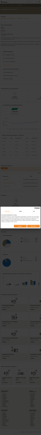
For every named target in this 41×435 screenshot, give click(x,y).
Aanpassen (20, 226)
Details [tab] (20, 211)
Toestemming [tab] (7, 211)
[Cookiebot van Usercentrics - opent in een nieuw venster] (35, 208)
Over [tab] (34, 211)
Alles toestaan (33, 226)
